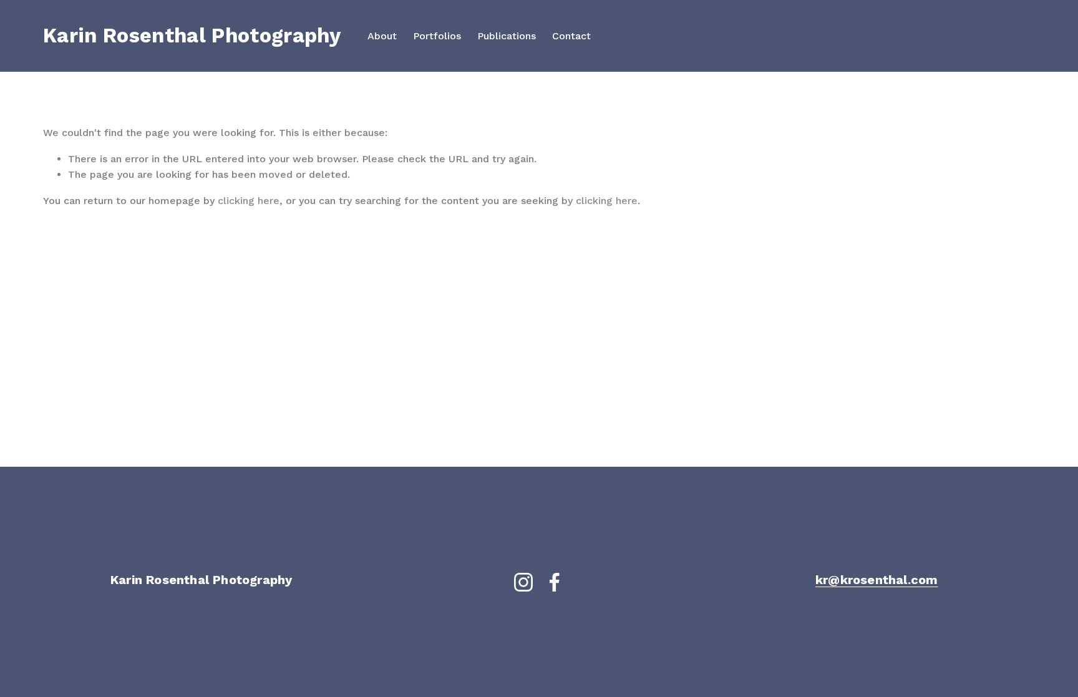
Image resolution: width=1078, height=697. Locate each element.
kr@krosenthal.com (876, 579)
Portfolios (437, 36)
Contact (571, 36)
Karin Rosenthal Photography (192, 35)
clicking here (248, 201)
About (382, 36)
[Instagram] (523, 582)
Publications (506, 36)
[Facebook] (555, 582)
